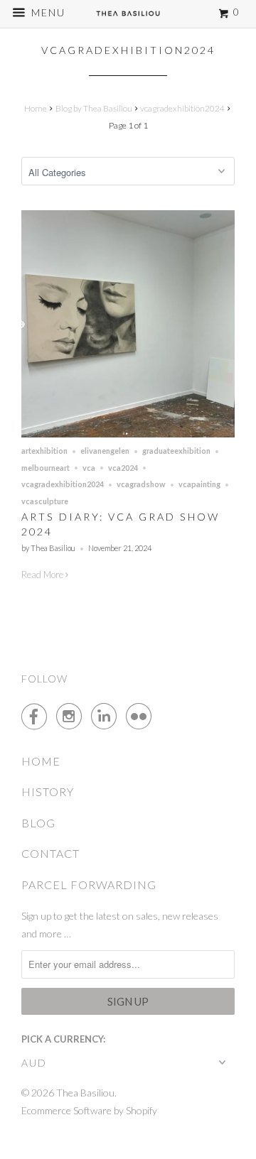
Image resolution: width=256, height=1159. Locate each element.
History (47, 791)
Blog (38, 822)
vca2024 (123, 467)
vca (88, 467)
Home (40, 761)
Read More (43, 574)
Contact (50, 853)
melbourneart (45, 467)
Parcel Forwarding (88, 884)
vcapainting (199, 484)
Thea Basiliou (85, 1093)
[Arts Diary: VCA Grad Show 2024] (128, 434)
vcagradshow (141, 484)
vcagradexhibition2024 (128, 50)
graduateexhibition (176, 450)
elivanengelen (104, 450)
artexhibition (44, 450)
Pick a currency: (63, 1039)
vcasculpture (44, 501)
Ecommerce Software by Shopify (89, 1110)
